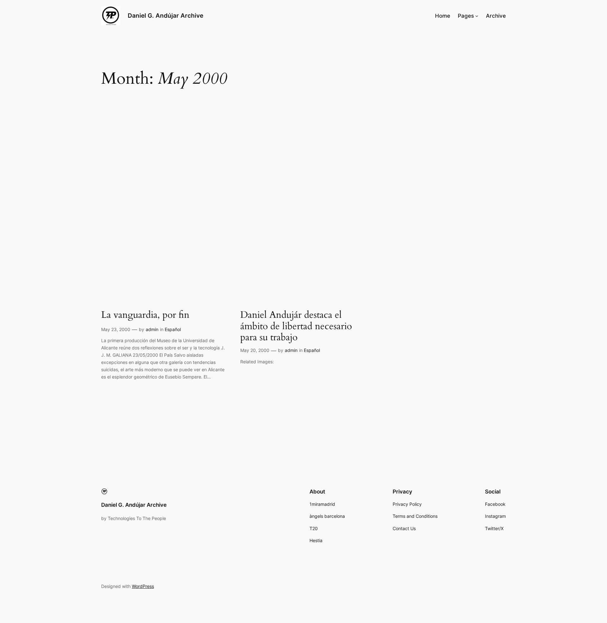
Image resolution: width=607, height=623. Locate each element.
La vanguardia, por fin (145, 315)
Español (173, 329)
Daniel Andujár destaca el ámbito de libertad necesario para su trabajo (296, 326)
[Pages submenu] (476, 15)
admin (152, 329)
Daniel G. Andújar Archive (165, 15)
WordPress (143, 586)
